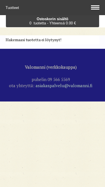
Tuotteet (13, 8)
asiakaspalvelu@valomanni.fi (64, 85)
